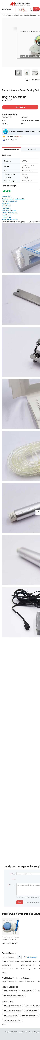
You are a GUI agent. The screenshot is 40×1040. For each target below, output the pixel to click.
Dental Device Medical (10, 1016)
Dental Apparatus (26, 991)
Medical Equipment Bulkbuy (12, 1021)
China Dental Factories (33, 1006)
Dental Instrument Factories (12, 1011)
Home (3, 15)
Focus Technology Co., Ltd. (26, 1032)
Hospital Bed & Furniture (28, 961)
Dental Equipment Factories (12, 1006)
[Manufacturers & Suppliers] (20, 4)
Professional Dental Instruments (14, 996)
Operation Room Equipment (11, 961)
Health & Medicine (13, 15)
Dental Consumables (10, 991)
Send (19, 902)
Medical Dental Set (31, 1011)
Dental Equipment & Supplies (28, 15)
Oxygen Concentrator (27, 965)
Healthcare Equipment (28, 969)
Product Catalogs (31, 957)
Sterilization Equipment (9, 969)
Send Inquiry (20, 107)
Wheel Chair (6, 965)
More (4, 1024)
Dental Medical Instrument (30, 1016)
